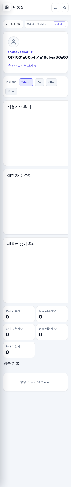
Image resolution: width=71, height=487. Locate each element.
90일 (11, 91)
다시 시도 (59, 24)
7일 (39, 82)
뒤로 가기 (16, 24)
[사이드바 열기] (6, 7)
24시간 (26, 82)
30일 (51, 82)
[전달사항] (55, 7)
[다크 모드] (65, 7)
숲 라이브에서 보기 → (22, 65)
